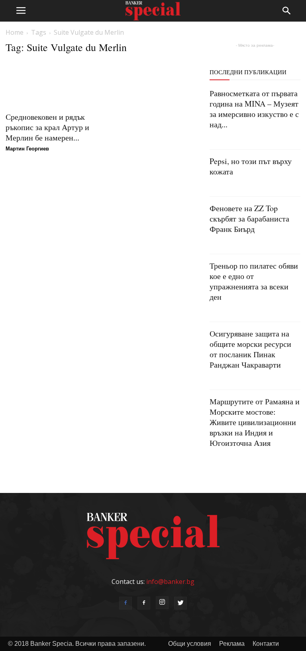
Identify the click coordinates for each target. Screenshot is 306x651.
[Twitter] (180, 603)
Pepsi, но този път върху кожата (251, 166)
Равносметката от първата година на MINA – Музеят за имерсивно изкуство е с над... (254, 109)
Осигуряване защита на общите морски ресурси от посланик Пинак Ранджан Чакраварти (250, 349)
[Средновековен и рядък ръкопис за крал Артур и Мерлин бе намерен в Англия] (51, 84)
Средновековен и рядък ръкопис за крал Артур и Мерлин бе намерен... (47, 127)
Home (15, 32)
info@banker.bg (170, 581)
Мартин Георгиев (27, 149)
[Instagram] (162, 602)
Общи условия (189, 643)
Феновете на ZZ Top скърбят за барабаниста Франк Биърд (249, 218)
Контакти (266, 643)
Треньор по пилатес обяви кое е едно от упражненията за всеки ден (254, 281)
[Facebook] (125, 603)
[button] (287, 11)
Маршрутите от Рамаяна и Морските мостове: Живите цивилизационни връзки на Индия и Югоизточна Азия (255, 422)
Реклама (232, 643)
